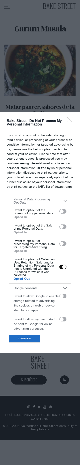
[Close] (71, 121)
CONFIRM (24, 338)
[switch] (62, 211)
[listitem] (40, 201)
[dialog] (40, 232)
